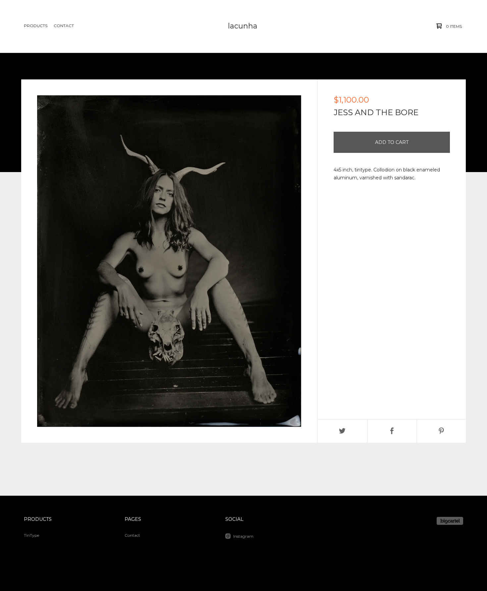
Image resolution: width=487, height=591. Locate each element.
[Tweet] (342, 431)
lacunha (242, 26)
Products (35, 25)
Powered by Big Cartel (450, 521)
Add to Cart (391, 142)
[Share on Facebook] (392, 431)
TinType (31, 535)
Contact (64, 25)
